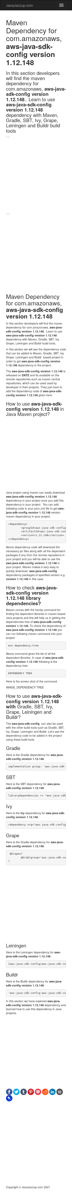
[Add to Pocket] (38, 1091)
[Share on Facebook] (9, 1091)
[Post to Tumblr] (23, 1091)
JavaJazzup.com (19, 5)
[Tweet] (16, 1091)
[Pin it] (31, 1091)
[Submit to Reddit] (45, 1091)
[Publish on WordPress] (59, 1091)
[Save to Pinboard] (9, 1098)
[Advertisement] (36, 176)
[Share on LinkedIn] (52, 1091)
